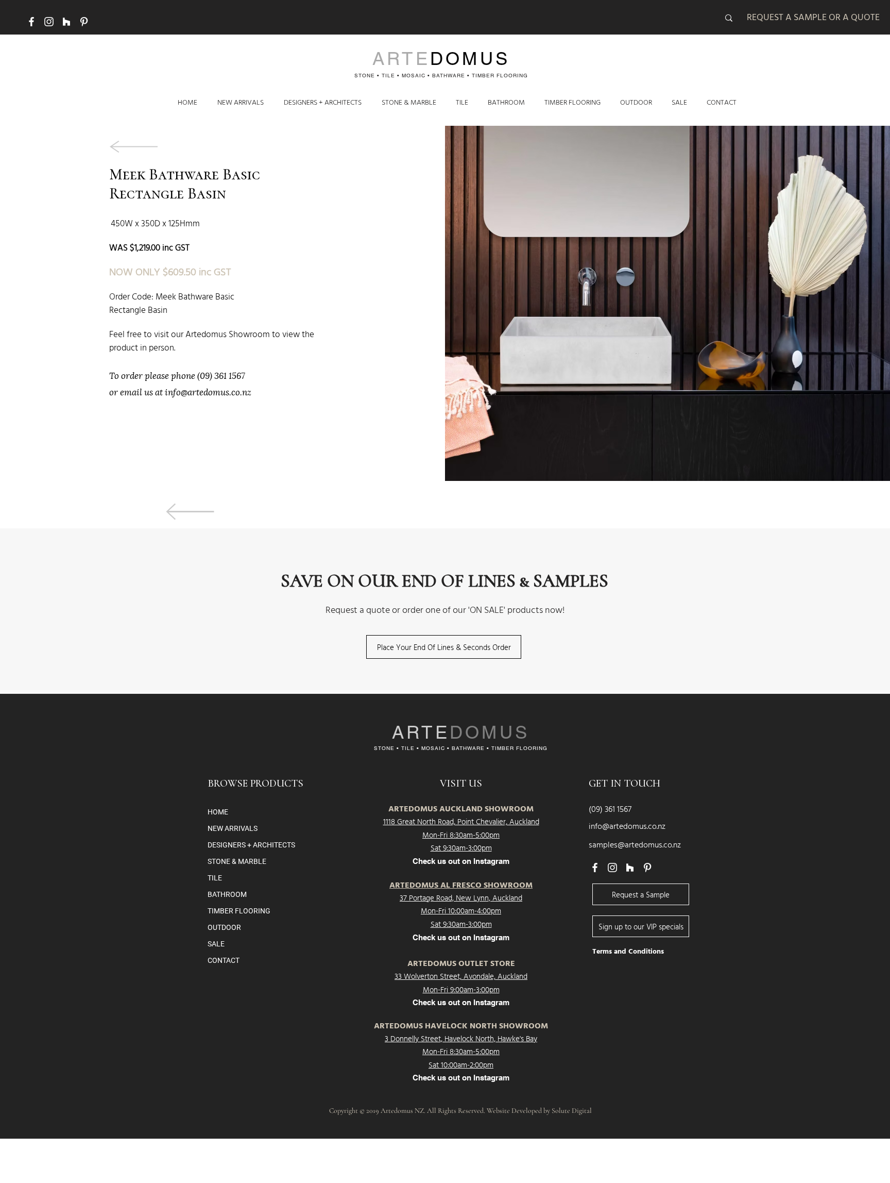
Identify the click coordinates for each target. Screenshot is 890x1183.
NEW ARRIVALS (233, 828)
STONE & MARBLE (237, 861)
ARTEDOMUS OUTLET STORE (461, 964)
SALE (216, 944)
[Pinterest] (84, 21)
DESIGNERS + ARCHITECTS (251, 845)
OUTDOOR (224, 927)
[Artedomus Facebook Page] (31, 21)
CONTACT (223, 960)
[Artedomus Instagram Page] (49, 21)
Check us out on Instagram (461, 937)
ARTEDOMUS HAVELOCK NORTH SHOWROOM (461, 1027)
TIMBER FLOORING (239, 911)
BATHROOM (227, 894)
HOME (218, 812)
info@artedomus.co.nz (208, 391)
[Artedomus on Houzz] (66, 21)
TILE (215, 878)
